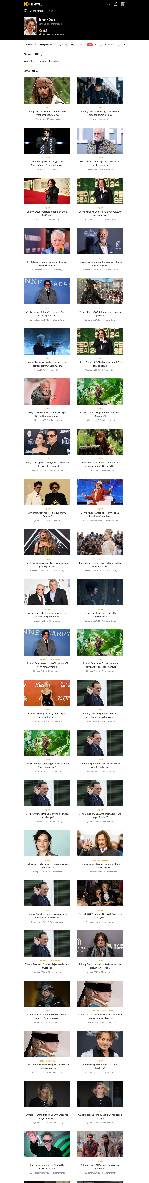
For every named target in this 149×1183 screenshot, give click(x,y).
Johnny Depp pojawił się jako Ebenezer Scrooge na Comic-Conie (100, 113)
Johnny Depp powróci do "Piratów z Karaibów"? (100, 1066)
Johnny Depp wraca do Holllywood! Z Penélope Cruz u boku (100, 514)
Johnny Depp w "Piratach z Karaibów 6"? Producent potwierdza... (47, 113)
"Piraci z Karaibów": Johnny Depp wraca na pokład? (100, 314)
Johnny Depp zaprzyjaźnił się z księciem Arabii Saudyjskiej (100, 765)
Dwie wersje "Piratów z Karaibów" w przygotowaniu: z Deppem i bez (100, 464)
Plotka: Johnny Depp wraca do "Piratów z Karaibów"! (100, 414)
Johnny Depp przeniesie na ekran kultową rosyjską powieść (100, 213)
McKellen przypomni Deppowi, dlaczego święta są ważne (47, 263)
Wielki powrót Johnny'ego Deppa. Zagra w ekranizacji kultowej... (47, 314)
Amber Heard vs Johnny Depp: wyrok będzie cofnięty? (100, 1116)
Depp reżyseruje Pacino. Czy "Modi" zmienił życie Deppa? (47, 815)
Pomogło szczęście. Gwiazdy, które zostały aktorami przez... (100, 564)
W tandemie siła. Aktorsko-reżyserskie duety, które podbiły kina (47, 615)
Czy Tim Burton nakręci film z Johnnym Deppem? (47, 514)
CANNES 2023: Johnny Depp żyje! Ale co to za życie (100, 916)
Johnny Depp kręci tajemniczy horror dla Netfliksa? (47, 213)
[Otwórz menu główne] (122, 4)
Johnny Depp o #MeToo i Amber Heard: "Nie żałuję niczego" (100, 364)
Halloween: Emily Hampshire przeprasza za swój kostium (47, 865)
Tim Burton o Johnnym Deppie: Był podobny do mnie (47, 1166)
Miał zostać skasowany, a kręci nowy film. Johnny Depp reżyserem (47, 1016)
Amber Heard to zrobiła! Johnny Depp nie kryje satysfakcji (47, 1116)
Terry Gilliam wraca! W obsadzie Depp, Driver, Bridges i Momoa (47, 414)
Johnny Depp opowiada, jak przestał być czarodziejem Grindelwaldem (47, 364)
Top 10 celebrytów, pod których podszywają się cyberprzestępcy (47, 564)
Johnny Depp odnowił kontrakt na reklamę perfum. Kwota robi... (100, 966)
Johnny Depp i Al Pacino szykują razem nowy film (100, 1166)
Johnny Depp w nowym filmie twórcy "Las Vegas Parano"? (100, 815)
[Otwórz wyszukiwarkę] (109, 4)
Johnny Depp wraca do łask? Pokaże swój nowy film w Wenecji (47, 665)
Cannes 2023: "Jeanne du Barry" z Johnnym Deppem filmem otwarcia (100, 1016)
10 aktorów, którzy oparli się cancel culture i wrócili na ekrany (100, 263)
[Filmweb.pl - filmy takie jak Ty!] (33, 4)
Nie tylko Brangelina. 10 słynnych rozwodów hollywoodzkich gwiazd (47, 464)
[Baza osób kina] (25, 10)
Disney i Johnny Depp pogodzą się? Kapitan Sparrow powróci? (47, 765)
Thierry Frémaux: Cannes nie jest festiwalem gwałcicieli (47, 966)
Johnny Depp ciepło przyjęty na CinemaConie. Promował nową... (47, 163)
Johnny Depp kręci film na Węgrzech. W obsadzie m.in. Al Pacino (47, 916)
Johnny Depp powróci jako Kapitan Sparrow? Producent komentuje (100, 665)
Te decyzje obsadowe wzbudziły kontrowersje (100, 615)
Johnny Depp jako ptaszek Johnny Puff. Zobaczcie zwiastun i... (100, 865)
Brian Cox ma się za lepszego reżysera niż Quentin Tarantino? (100, 163)
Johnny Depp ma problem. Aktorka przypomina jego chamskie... (100, 715)
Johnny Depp (37, 10)
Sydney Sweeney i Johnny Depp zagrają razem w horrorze (47, 715)
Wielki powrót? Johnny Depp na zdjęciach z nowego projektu (47, 1066)
